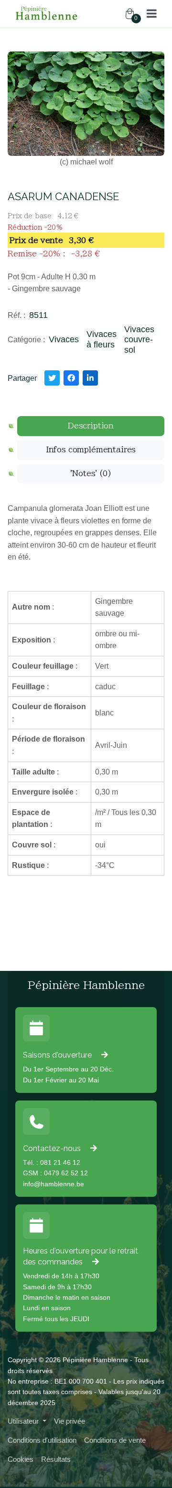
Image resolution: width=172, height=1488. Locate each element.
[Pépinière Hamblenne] (46, 13)
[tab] (90, 426)
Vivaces (64, 339)
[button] (152, 13)
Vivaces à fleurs (101, 339)
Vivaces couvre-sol (139, 340)
